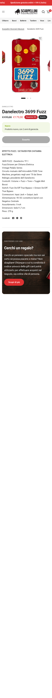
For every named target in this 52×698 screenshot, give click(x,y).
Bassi (14, 21)
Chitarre (5, 21)
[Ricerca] (43, 12)
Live (49, 21)
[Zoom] (40, 38)
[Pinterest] (21, 218)
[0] (48, 12)
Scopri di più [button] (14, 282)
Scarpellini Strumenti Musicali (13, 29)
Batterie (23, 21)
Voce (42, 21)
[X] (17, 218)
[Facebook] (13, 218)
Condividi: (6, 218)
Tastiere (33, 21)
